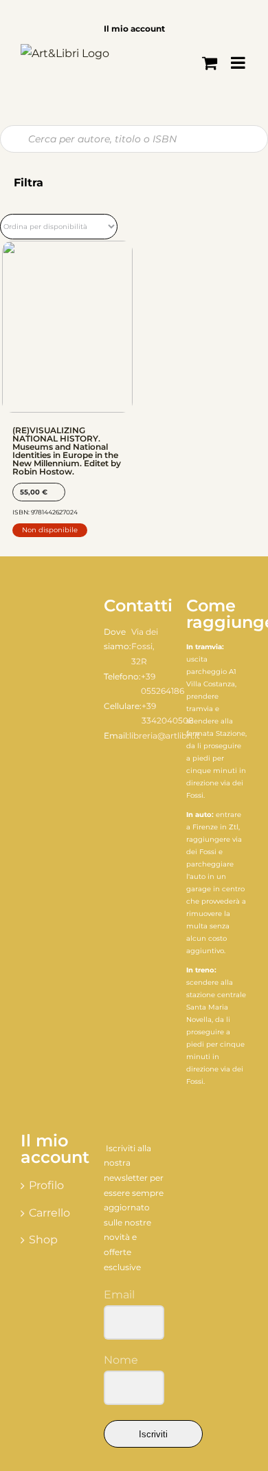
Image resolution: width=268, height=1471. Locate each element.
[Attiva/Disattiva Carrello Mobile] (209, 62)
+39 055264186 (162, 684)
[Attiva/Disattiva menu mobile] (239, 62)
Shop (43, 1239)
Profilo (46, 1185)
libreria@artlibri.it (164, 735)
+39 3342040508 (168, 713)
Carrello (49, 1212)
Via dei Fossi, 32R (144, 646)
